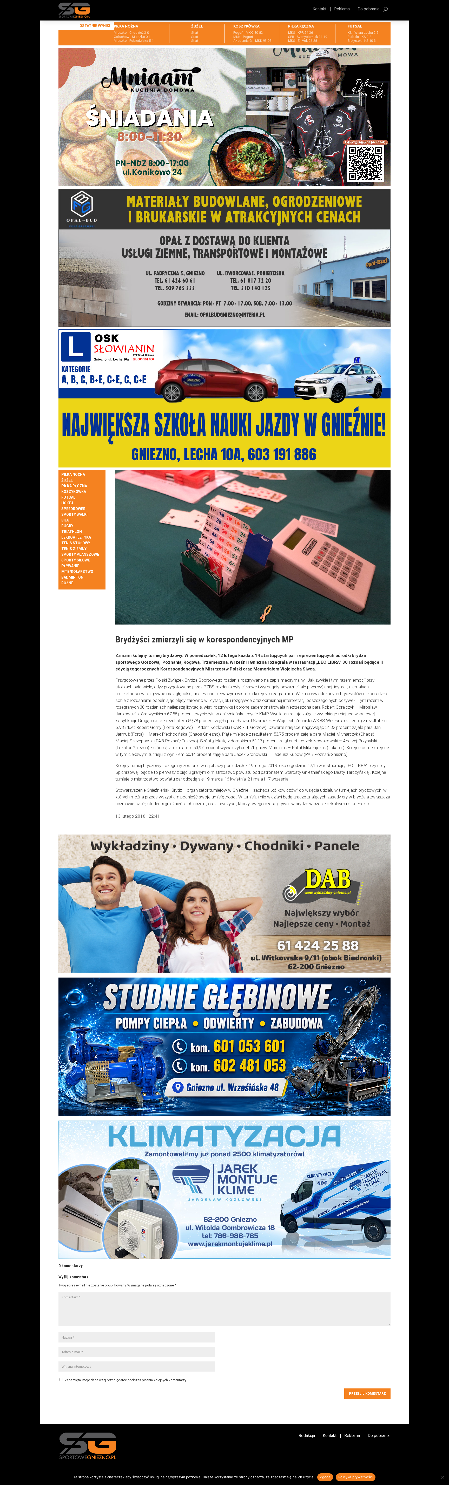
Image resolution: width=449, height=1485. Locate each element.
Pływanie (70, 566)
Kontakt (319, 9)
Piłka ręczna (74, 486)
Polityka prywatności (355, 1477)
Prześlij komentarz (367, 1393)
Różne (67, 583)
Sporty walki (74, 515)
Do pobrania (368, 9)
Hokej (67, 503)
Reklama (342, 9)
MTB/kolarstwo (77, 572)
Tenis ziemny (74, 549)
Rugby (67, 526)
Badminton (72, 577)
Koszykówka (73, 492)
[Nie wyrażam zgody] (442, 1477)
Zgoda (325, 1477)
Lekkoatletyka (76, 537)
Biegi (65, 520)
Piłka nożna (73, 475)
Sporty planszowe (80, 555)
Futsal (68, 497)
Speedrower (73, 509)
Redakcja (307, 1436)
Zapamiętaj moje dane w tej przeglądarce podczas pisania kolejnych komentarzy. (126, 1380)
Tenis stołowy (75, 543)
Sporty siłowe (75, 560)
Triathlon (71, 532)
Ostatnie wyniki (95, 26)
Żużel (67, 480)
